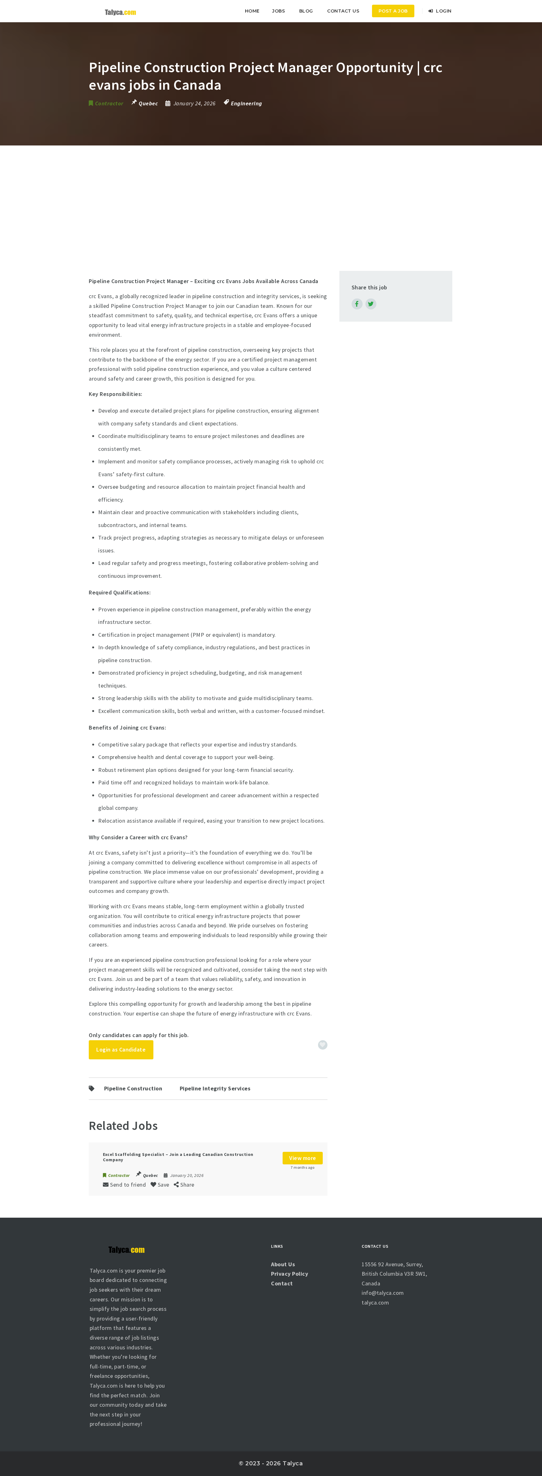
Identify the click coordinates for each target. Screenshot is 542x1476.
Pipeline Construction (133, 1088)
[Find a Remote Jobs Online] (120, 11)
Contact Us (343, 11)
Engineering (246, 103)
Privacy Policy (289, 1273)
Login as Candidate (121, 1049)
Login (443, 11)
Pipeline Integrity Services (215, 1088)
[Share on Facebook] (357, 303)
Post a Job (393, 11)
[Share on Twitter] (370, 303)
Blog (306, 11)
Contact (282, 1283)
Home (252, 11)
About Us (283, 1264)
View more (302, 1158)
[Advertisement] (271, 192)
